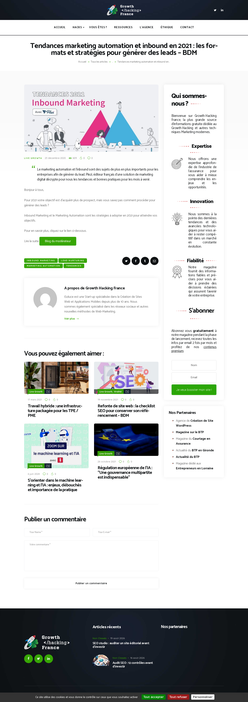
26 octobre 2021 (107, 461)
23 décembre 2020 (55, 158)
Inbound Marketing (41, 260)
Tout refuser (178, 697)
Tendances (74, 265)
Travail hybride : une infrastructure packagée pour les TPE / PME (55, 411)
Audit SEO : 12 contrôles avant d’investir (133, 665)
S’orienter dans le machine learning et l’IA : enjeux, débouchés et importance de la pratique (55, 485)
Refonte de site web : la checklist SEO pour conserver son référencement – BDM (126, 411)
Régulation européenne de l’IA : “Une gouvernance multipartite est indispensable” (125, 473)
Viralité (118, 391)
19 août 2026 (117, 638)
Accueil (82, 62)
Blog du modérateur (58, 241)
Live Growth (33, 158)
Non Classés (99, 638)
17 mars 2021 (35, 399)
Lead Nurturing (72, 260)
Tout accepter (153, 697)
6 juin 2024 (34, 473)
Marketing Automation (43, 265)
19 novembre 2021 (108, 399)
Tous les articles (99, 62)
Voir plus (69, 318)
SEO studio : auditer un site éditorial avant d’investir (121, 645)
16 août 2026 (137, 657)
